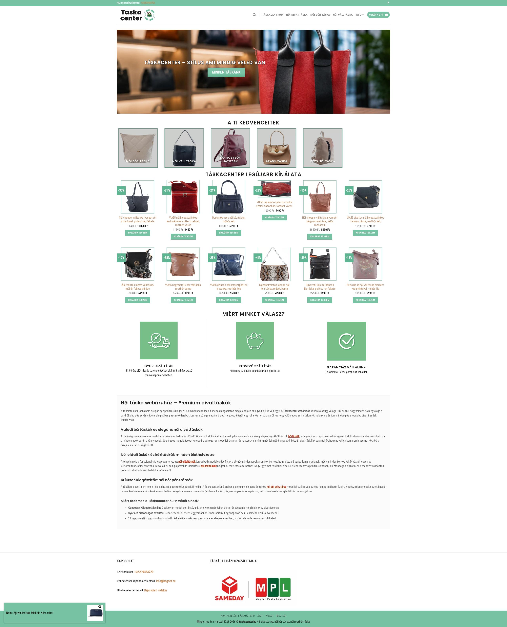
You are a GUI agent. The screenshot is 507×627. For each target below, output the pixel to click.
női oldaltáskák (186, 461)
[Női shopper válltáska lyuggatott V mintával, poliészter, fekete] (137, 196)
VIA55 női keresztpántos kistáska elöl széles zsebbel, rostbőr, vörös (183, 221)
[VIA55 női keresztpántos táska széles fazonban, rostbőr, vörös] (274, 189)
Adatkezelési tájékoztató (238, 616)
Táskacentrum (272, 14)
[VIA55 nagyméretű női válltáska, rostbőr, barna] (183, 264)
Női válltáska (343, 14)
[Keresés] (254, 15)
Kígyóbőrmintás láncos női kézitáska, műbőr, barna (274, 286)
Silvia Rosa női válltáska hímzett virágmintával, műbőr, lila (365, 286)
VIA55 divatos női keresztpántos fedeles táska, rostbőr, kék (365, 219)
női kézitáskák (209, 466)
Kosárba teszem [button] (137, 232)
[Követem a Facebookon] (388, 3)
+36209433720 (148, 2)
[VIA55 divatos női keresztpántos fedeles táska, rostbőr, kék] (365, 196)
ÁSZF (260, 616)
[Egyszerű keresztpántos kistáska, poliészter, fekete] (319, 264)
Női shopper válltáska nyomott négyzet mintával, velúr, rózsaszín (319, 221)
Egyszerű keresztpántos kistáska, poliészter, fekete (319, 286)
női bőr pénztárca (276, 486)
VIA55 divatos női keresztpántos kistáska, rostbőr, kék (229, 286)
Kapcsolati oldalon (155, 590)
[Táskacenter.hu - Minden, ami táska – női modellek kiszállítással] (136, 15)
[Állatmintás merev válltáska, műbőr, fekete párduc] (137, 264)
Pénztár (281, 616)
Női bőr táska (320, 14)
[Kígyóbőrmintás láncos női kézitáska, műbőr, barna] (274, 264)
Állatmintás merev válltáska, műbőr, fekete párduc (137, 286)
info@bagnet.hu (165, 581)
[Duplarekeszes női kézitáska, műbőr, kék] (228, 196)
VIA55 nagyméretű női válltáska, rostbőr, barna (183, 286)
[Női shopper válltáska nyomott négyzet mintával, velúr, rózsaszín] (319, 196)
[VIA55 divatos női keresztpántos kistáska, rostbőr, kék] (228, 264)
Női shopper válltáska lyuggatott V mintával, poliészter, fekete (137, 219)
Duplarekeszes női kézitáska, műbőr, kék (228, 219)
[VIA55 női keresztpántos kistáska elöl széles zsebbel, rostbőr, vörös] (183, 196)
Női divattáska (297, 14)
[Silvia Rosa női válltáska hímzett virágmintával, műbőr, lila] (365, 264)
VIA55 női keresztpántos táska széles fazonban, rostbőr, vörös (274, 204)
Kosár (269, 616)
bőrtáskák (293, 436)
